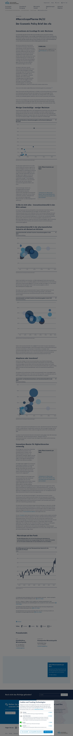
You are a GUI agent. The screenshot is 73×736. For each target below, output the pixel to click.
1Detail (50, 722)
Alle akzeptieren (48, 731)
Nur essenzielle (25, 731)
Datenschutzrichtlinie (38, 709)
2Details (50, 712)
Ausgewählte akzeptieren (36, 731)
